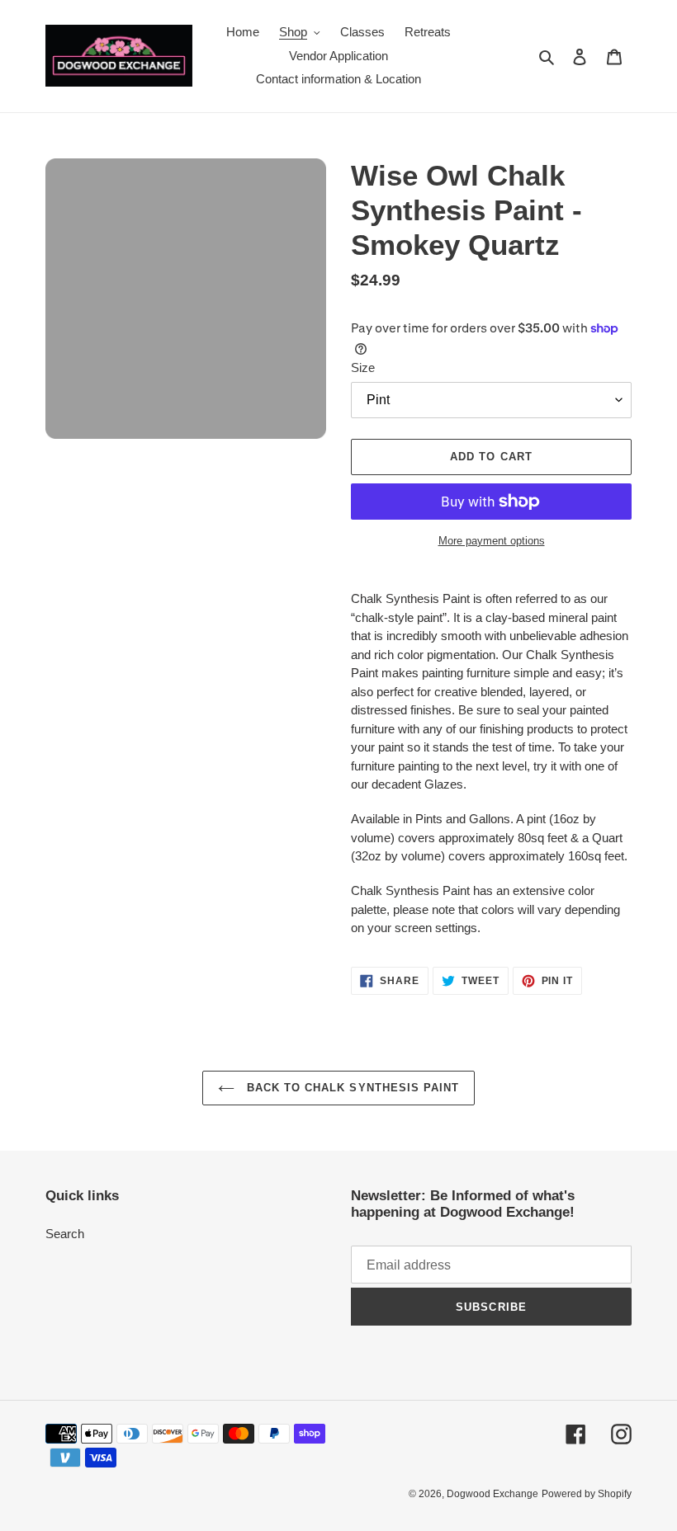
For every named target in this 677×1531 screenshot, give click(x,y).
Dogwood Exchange (492, 1494)
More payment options (491, 541)
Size (363, 367)
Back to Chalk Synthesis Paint (351, 1087)
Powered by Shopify (587, 1494)
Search (64, 1234)
